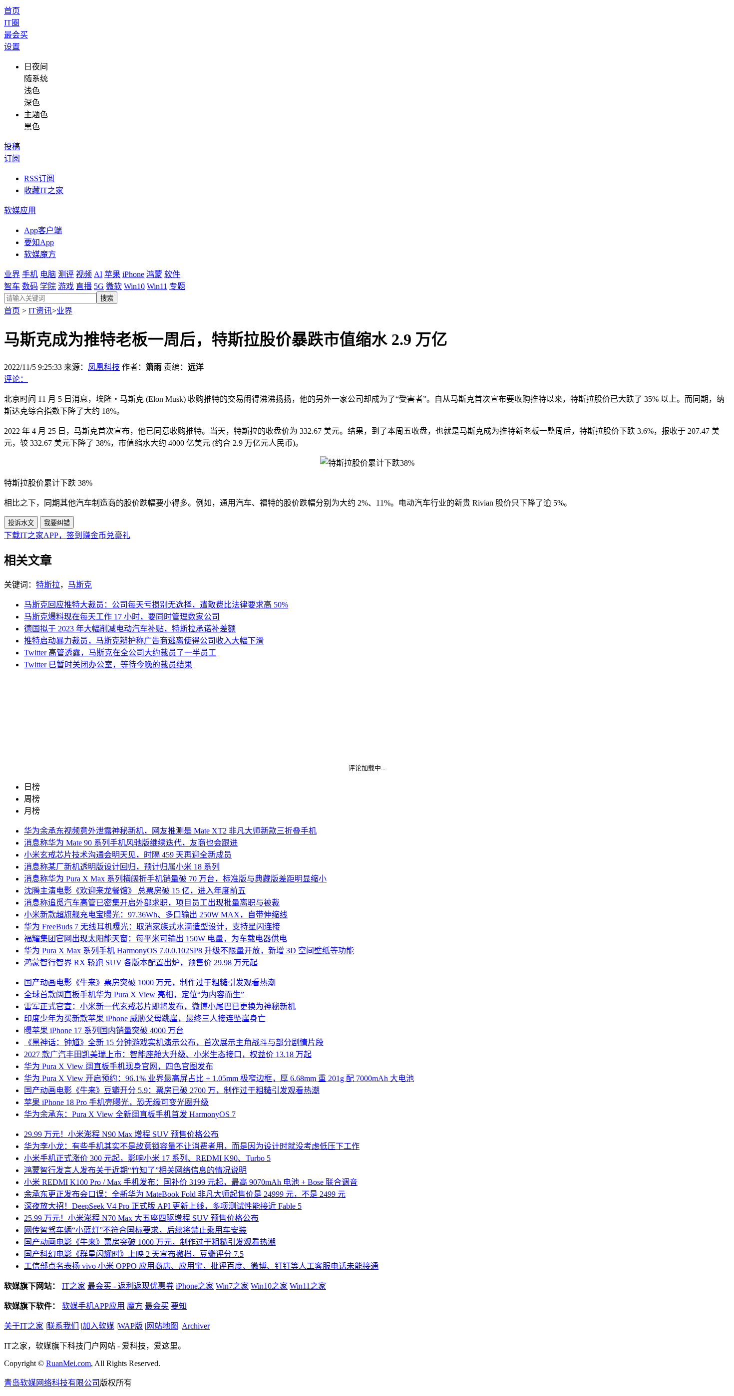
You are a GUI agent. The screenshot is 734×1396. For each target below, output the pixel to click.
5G (99, 286)
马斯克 (80, 584)
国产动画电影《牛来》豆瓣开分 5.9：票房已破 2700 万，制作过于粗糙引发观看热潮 (172, 1090)
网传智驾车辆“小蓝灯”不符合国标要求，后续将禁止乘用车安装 (135, 1230)
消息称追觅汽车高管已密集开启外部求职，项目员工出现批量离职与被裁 (152, 902)
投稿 (12, 146)
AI (98, 274)
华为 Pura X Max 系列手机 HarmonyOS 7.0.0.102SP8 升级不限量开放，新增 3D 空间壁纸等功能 (189, 950)
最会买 (16, 34)
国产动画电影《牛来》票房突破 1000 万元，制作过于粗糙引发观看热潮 (150, 982)
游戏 (66, 286)
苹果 (112, 274)
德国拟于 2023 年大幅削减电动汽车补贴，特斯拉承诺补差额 (130, 628)
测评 (66, 274)
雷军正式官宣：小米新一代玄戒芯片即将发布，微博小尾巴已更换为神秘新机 (160, 1006)
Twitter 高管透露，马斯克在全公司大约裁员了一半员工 (120, 652)
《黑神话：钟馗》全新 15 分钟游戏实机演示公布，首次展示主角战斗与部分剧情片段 (174, 1042)
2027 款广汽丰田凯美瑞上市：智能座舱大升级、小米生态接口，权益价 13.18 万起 (168, 1054)
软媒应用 (20, 210)
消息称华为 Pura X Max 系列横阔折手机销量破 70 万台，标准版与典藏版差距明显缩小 (175, 878)
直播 (84, 286)
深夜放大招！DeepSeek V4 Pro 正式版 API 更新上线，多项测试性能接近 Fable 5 (163, 1206)
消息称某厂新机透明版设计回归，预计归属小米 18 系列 (122, 866)
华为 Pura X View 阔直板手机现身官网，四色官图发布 (118, 1066)
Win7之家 (232, 1286)
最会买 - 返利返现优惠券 (130, 1286)
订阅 (12, 158)
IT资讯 (40, 310)
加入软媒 (98, 1326)
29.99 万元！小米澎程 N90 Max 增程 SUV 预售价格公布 (121, 1134)
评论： (16, 379)
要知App (39, 242)
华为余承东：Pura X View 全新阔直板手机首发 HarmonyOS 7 (130, 1114)
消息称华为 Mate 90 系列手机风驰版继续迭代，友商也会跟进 (131, 842)
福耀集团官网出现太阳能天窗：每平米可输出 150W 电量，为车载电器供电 (155, 938)
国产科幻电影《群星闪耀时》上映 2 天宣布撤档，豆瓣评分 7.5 (134, 1254)
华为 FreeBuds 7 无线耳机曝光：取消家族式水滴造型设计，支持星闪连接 (152, 926)
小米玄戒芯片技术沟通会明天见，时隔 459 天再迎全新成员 (128, 854)
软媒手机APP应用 (93, 1306)
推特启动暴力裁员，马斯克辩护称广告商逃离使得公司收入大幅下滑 (144, 640)
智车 (12, 286)
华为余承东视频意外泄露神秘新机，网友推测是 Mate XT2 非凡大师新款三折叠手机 (170, 831)
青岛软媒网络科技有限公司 (52, 1383)
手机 (30, 274)
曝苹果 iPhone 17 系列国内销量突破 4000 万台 (104, 1030)
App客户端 (43, 230)
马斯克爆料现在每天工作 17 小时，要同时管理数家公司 (122, 616)
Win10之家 (269, 1286)
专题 (177, 286)
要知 (179, 1306)
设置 (12, 46)
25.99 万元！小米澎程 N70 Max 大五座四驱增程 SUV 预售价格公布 (141, 1218)
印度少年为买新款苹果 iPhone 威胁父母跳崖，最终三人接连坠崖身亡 (145, 1018)
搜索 (106, 298)
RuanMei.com (68, 1363)
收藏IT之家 (43, 190)
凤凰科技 (104, 367)
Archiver (196, 1326)
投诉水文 (21, 523)
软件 (172, 274)
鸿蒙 (154, 274)
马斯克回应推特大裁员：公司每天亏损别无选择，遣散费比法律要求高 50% (156, 604)
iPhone (133, 274)
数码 (30, 286)
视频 (84, 274)
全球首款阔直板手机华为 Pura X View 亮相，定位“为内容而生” (134, 994)
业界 (12, 274)
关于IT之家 (23, 1326)
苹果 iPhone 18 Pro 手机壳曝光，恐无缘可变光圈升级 (116, 1102)
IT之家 (73, 1286)
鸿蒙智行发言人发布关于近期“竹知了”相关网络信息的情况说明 (135, 1170)
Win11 (157, 286)
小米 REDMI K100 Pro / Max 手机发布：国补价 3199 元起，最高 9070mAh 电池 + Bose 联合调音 (191, 1182)
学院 (48, 286)
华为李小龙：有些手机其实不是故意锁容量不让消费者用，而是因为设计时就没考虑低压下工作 (192, 1146)
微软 (114, 286)
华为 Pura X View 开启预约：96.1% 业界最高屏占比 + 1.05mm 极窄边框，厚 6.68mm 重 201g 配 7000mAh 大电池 (219, 1078)
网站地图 (162, 1326)
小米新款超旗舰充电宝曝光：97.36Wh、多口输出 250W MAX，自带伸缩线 (156, 914)
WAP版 (130, 1326)
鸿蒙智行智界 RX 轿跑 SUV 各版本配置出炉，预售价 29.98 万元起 (141, 962)
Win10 (134, 286)
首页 (12, 10)
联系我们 (63, 1326)
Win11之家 (308, 1286)
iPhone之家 (195, 1286)
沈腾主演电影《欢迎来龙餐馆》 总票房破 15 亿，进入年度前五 (135, 890)
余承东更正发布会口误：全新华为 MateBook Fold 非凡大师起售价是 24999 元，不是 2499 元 (185, 1194)
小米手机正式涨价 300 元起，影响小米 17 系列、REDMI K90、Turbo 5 (147, 1158)
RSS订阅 (39, 178)
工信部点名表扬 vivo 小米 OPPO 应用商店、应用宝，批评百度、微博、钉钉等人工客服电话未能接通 (201, 1266)
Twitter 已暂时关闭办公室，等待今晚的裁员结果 (108, 664)
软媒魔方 (40, 254)
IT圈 (11, 22)
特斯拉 (48, 584)
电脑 (48, 274)
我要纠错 (57, 523)
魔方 (135, 1306)
